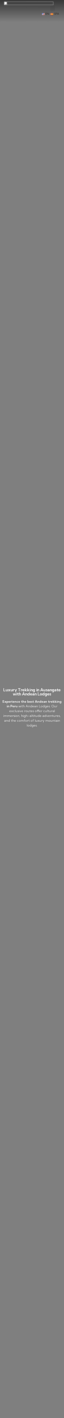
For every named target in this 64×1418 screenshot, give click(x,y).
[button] (52, 8)
